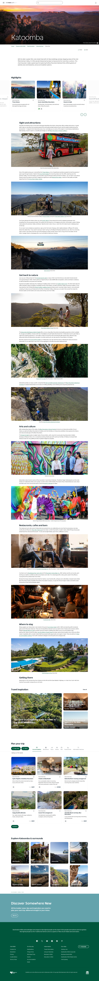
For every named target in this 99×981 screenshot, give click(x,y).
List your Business (48, 951)
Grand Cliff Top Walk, (41, 378)
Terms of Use (13, 959)
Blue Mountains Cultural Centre (48, 429)
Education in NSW (48, 956)
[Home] (10, 2)
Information (47, 946)
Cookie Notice (13, 956)
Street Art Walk (25, 435)
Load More (14, 826)
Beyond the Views (56, 177)
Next (85, 114)
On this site (30, 946)
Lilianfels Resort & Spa (28, 630)
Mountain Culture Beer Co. (53, 573)
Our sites (63, 946)
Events (22, 892)
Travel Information (49, 949)
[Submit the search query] (38, 2)
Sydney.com (64, 949)
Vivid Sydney (64, 959)
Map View (16, 748)
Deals (28, 962)
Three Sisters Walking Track (47, 328)
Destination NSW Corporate (68, 951)
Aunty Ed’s (39, 573)
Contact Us (13, 949)
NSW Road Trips (31, 954)
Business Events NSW (66, 954)
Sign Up (15, 915)
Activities (19, 892)
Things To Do (30, 951)
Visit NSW (12, 946)
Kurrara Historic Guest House (45, 632)
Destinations (30, 949)
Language (83, 946)
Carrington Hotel (52, 627)
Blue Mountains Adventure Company (52, 422)
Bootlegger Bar (32, 573)
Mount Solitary (46, 216)
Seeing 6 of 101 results (17, 752)
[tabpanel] (49, 22)
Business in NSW (48, 954)
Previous (81, 114)
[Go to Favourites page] (95, 2)
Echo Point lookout (44, 173)
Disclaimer (13, 951)
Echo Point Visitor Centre (35, 179)
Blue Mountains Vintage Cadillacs (58, 130)
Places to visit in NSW (20, 46)
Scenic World (45, 220)
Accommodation (14, 892)
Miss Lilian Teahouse (37, 529)
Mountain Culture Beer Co (42, 569)
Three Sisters (45, 172)
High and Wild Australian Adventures (54, 382)
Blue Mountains (30, 46)
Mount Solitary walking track (42, 287)
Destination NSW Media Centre (69, 956)
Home (12, 46)
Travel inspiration (49, 689)
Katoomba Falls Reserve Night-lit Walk (30, 332)
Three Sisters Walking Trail (60, 216)
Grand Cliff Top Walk (35, 339)
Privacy (12, 954)
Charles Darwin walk (41, 278)
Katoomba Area (39, 46)
